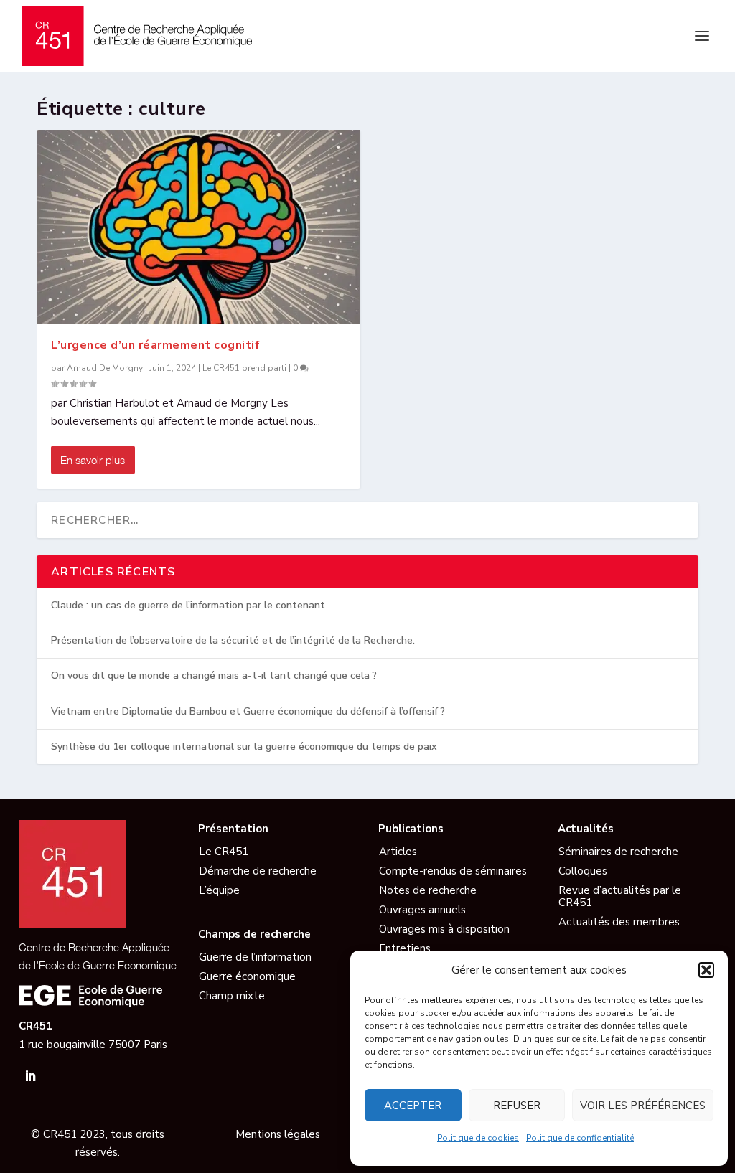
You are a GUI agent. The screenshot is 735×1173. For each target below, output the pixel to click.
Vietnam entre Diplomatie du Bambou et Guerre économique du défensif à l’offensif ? (248, 711)
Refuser (516, 1105)
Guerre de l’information (255, 957)
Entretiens (405, 948)
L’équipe (219, 890)
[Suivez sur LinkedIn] (30, 1076)
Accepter (412, 1105)
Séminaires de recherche (618, 851)
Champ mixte (232, 996)
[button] (706, 970)
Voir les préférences (643, 1105)
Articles (398, 851)
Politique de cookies (478, 1138)
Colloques (582, 871)
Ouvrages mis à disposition (444, 929)
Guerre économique (247, 976)
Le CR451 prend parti (244, 368)
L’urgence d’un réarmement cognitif (155, 345)
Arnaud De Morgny (105, 368)
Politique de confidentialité (580, 1138)
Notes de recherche (428, 890)
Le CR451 (223, 851)
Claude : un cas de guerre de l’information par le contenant (188, 605)
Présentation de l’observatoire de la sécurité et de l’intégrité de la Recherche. (233, 640)
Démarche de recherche (258, 871)
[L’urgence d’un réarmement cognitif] (198, 227)
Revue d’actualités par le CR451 (619, 896)
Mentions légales (277, 1134)
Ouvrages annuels (422, 910)
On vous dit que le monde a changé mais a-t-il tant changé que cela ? (214, 675)
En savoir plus (92, 459)
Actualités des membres (619, 922)
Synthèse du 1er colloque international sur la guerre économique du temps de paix (243, 746)
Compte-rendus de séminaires (453, 871)
